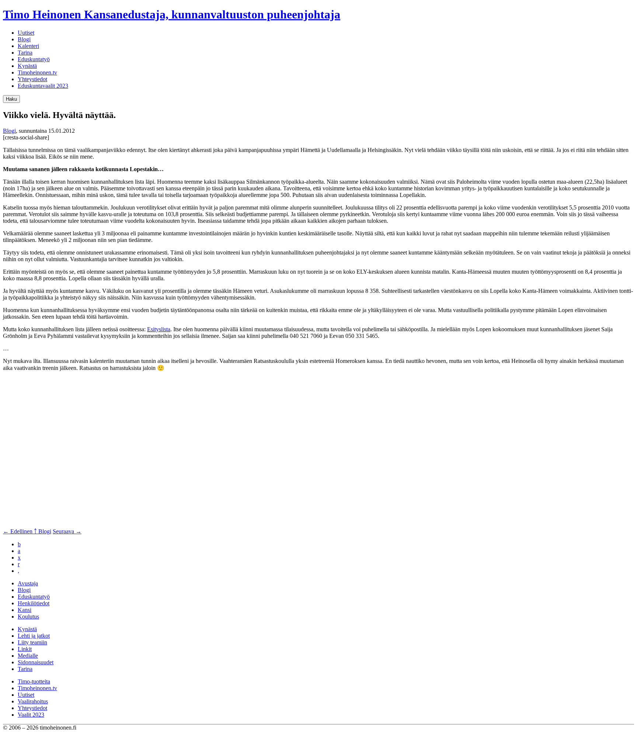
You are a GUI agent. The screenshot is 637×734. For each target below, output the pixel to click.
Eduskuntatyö (34, 59)
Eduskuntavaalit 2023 (43, 86)
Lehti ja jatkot (34, 636)
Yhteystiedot (32, 79)
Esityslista (158, 329)
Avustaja (28, 583)
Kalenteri (28, 46)
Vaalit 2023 (31, 715)
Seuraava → (67, 531)
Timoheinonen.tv (37, 72)
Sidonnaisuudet (35, 662)
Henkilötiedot (33, 603)
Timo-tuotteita (34, 681)
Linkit (25, 649)
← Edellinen (18, 531)
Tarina (25, 52)
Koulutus (28, 616)
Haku (11, 99)
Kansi (24, 610)
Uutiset (26, 33)
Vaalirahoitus (33, 701)
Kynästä (27, 66)
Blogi (24, 39)
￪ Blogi (42, 531)
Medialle (28, 655)
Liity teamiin (32, 642)
